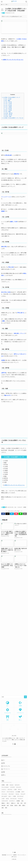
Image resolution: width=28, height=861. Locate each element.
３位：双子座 (8, 102)
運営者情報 (4, 854)
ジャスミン (4, 789)
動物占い (3, 803)
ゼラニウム (10, 789)
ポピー (10, 796)
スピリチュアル (10, 507)
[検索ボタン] (26, 1)
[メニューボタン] (1, 1)
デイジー (3, 791)
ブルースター (11, 794)
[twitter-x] (13, 744)
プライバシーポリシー (21, 854)
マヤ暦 (14, 796)
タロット (20, 789)
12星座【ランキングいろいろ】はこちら (13, 59)
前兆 (22, 800)
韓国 (6, 807)
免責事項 (15, 854)
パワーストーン (6, 769)
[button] (3, 514)
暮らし (4, 775)
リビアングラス (5, 800)
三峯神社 (18, 800)
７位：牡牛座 (8, 108)
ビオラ (23, 791)
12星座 (24, 507)
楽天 (21, 803)
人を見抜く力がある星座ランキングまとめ (12, 118)
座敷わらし (13, 803)
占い (15, 507)
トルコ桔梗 (18, 791)
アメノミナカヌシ (5, 787)
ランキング (20, 507)
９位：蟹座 (7, 111)
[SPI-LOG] (14, 1)
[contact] (15, 744)
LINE (7, 784)
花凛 (8, 805)
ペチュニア (23, 794)
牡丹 (25, 803)
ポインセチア (4, 796)
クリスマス (12, 787)
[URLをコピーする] (25, 514)
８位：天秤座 (8, 110)
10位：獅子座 (8, 113)
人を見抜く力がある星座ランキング (11, 97)
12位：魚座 (7, 116)
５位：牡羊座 (8, 105)
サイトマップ (9, 854)
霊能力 (23, 805)
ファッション (4, 794)
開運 (4, 772)
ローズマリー (12, 800)
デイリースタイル (10, 791)
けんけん (11, 784)
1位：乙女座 (7, 99)
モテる (7, 798)
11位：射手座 (8, 114)
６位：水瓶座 (8, 106)
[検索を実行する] (25, 697)
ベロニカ (17, 794)
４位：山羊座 (8, 103)
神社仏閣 (3, 805)
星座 (3, 12)
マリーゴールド (20, 796)
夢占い (8, 803)
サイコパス (18, 787)
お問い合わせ (14, 856)
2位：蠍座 (7, 100)
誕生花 (16, 805)
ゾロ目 (15, 789)
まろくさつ (17, 784)
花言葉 (11, 805)
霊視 (2, 807)
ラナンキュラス (13, 798)
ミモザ (3, 798)
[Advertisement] (14, 77)
